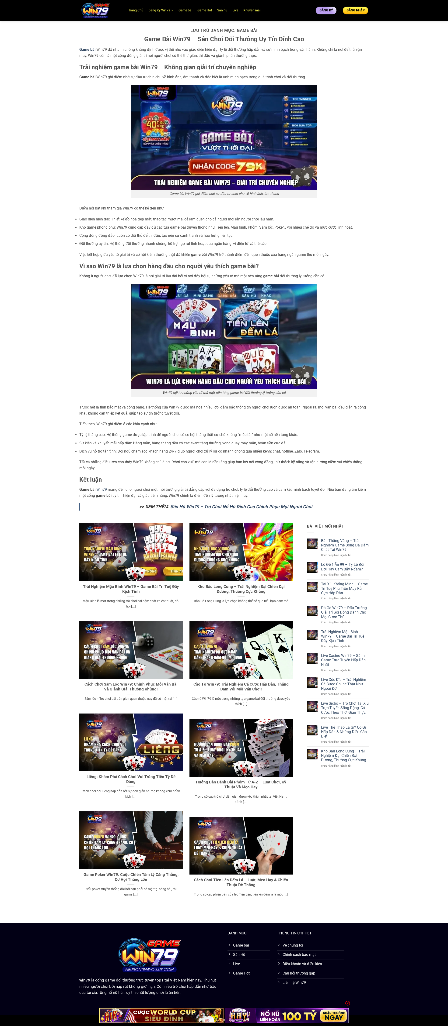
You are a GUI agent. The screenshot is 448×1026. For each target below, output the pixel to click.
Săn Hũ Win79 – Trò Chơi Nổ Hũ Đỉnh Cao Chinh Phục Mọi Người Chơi (241, 506)
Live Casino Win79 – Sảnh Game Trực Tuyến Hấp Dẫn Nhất (343, 660)
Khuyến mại (251, 10)
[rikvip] (161, 1015)
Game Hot (204, 10)
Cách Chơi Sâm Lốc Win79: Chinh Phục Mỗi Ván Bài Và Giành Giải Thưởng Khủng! (131, 687)
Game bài (185, 10)
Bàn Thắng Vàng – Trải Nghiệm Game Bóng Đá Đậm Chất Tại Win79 (345, 545)
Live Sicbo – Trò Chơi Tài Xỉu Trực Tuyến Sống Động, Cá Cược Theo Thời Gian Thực (345, 707)
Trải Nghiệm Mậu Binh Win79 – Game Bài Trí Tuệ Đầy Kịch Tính (131, 589)
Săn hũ (222, 10)
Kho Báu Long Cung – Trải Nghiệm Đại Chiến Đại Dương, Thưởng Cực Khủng (241, 589)
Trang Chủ (135, 10)
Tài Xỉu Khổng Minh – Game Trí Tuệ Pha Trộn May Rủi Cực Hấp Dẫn (344, 588)
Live (235, 10)
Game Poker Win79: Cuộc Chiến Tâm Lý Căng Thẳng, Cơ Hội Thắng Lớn (131, 877)
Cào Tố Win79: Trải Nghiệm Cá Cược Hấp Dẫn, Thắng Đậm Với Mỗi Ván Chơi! (241, 687)
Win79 (101, 489)
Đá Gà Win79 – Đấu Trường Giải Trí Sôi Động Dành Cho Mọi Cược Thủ (344, 612)
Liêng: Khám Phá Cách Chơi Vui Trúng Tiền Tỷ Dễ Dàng (131, 779)
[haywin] (287, 1015)
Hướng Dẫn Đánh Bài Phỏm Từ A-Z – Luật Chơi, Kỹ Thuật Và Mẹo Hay (241, 784)
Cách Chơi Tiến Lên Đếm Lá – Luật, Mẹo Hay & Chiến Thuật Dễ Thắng (241, 882)
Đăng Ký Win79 (159, 10)
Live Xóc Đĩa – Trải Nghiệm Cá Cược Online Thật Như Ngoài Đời (343, 684)
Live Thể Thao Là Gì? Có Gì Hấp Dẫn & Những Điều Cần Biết (344, 731)
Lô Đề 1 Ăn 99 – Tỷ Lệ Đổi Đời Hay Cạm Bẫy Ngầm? (342, 566)
